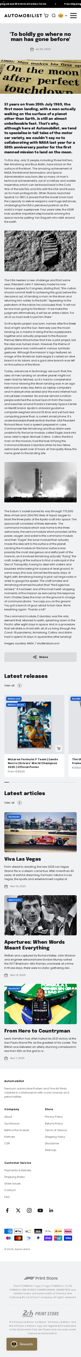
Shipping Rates (14, 1177)
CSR (7, 1143)
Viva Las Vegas (22, 859)
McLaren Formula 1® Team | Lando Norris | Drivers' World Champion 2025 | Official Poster (33, 763)
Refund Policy (54, 1123)
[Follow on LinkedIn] (51, 1210)
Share (43, 657)
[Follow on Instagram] (29, 1210)
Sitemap (50, 1150)
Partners (9, 1137)
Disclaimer (52, 1143)
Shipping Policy (55, 1137)
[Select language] (63, 15)
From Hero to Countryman (37, 1031)
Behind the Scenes (16, 1130)
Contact (10, 1190)
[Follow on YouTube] (40, 1210)
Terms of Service (56, 1130)
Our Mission (12, 1123)
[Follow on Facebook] (7, 1210)
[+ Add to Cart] (59, 748)
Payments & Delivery (17, 1170)
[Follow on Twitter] (18, 1210)
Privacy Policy (54, 1117)
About (8, 1117)
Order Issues (12, 1183)
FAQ (6, 1197)
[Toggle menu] (73, 15)
